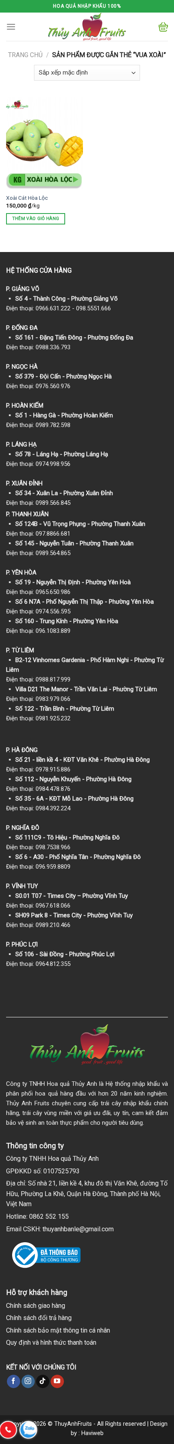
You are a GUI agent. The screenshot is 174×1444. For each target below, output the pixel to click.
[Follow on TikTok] (42, 1381)
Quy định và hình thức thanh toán (51, 1342)
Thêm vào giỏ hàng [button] (35, 218)
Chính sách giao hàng (35, 1305)
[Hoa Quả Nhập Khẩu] (87, 27)
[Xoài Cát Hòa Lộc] (44, 143)
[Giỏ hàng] (163, 27)
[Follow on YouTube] (57, 1381)
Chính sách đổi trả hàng (39, 1318)
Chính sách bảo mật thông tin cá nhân (58, 1330)
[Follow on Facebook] (13, 1381)
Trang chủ (25, 55)
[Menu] (11, 26)
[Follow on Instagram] (28, 1381)
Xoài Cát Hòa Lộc (27, 197)
